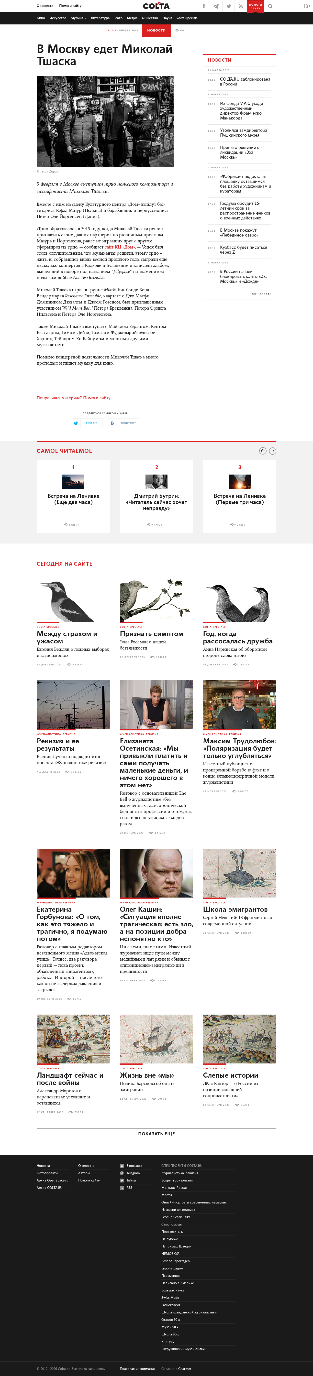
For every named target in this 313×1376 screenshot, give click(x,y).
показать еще (156, 1134)
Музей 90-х (170, 1327)
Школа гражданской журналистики (189, 1312)
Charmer (184, 1369)
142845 (78, 664)
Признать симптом (151, 634)
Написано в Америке (177, 1283)
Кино (41, 18)
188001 (74, 525)
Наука (167, 18)
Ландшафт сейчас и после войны (70, 1079)
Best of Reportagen (175, 1261)
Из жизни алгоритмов (178, 1210)
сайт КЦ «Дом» (120, 247)
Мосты (166, 1195)
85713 (77, 999)
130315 (244, 664)
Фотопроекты (47, 1173)
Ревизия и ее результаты (58, 745)
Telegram (133, 1173)
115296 (161, 980)
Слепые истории (230, 1075)
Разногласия (170, 1305)
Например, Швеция (176, 1246)
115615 (161, 657)
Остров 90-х (170, 1320)
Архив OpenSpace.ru (52, 1180)
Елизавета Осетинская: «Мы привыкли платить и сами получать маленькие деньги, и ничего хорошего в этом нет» (154, 763)
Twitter (131, 1180)
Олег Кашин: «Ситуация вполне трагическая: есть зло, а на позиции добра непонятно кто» (156, 924)
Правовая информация (138, 1369)
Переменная (170, 1276)
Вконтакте (134, 1166)
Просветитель (172, 1232)
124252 (160, 833)
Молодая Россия (174, 1188)
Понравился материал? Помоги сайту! (74, 398)
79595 (79, 1112)
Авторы (84, 1173)
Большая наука (172, 1290)
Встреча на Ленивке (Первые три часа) (240, 499)
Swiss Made (170, 1298)
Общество (150, 18)
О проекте (45, 6)
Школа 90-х (170, 1334)
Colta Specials (187, 18)
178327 (240, 525)
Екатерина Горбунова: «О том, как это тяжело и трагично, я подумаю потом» (72, 924)
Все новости (261, 294)
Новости (156, 30)
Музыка (77, 18)
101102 (76, 772)
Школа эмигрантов (235, 909)
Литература (100, 18)
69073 (162, 1099)
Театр (118, 18)
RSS (129, 1188)
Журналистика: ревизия (56, 734)
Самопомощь (171, 1224)
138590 (246, 933)
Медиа (132, 18)
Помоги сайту (70, 6)
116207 (243, 791)
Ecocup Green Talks (175, 1217)
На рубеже (169, 1239)
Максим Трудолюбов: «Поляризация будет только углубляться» (239, 749)
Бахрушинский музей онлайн (184, 1349)
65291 (245, 1105)
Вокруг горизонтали (177, 1180)
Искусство (57, 18)
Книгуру (167, 1341)
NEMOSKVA (170, 1254)
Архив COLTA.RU (50, 1188)
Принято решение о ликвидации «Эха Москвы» (239, 152)
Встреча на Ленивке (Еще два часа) (73, 499)
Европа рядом (172, 1268)
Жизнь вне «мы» (147, 1075)
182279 (157, 525)
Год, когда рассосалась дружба (238, 637)
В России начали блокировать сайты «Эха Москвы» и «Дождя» (244, 277)
